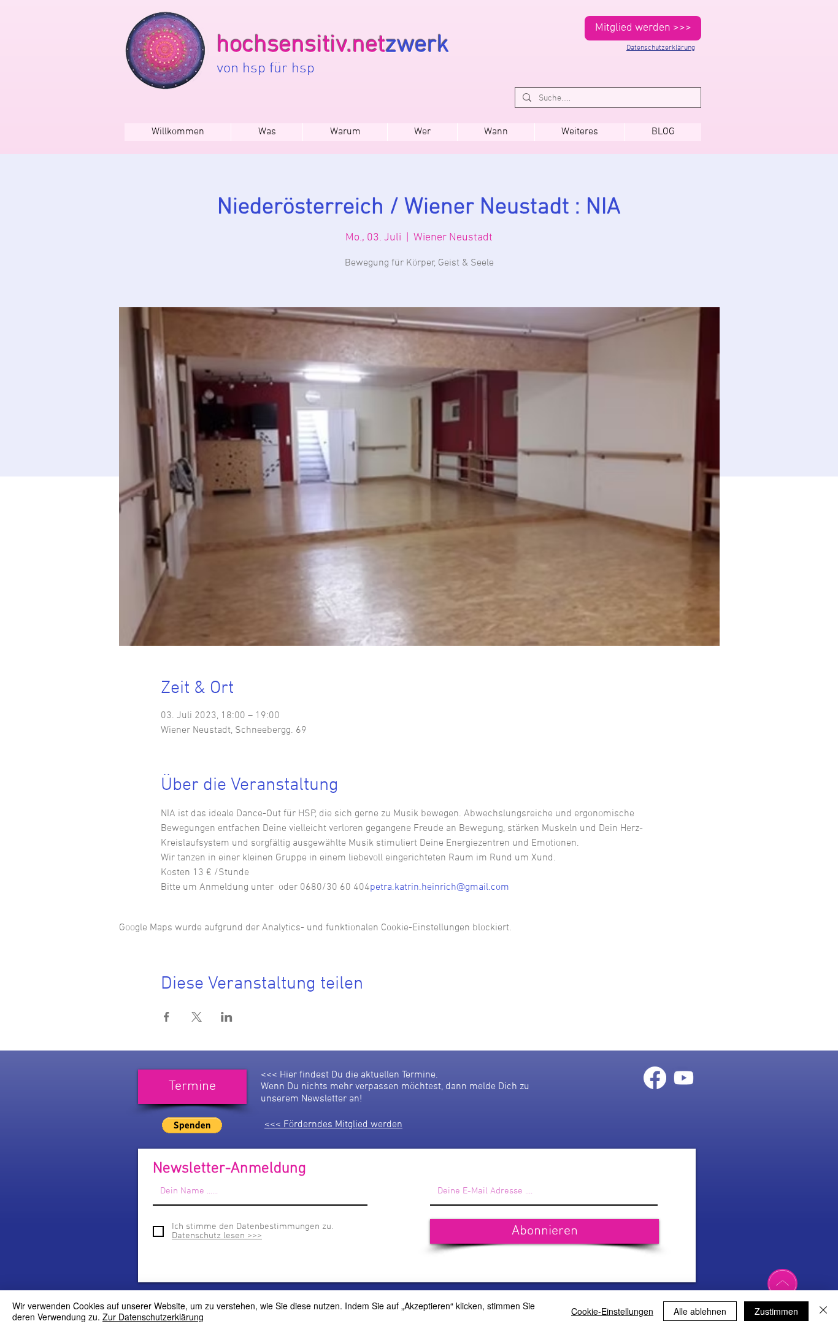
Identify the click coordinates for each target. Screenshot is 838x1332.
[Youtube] (683, 1077)
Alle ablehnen (700, 1311)
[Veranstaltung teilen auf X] (196, 1017)
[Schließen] (823, 1311)
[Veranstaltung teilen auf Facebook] (166, 1017)
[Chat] (782, 1283)
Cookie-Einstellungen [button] (612, 1311)
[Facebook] (655, 1077)
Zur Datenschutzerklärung (153, 1317)
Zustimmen (776, 1311)
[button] (495, 132)
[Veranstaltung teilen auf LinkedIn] (227, 1017)
